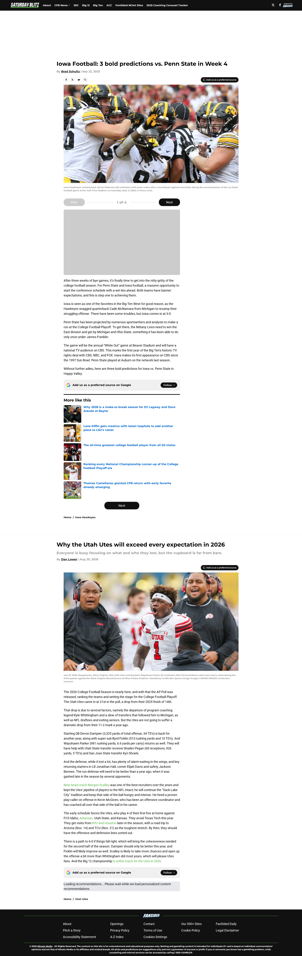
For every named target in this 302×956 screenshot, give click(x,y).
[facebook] (280, 5)
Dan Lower (69, 559)
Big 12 (86, 5)
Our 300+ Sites (191, 924)
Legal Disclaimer (227, 930)
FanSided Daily (226, 924)
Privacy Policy (119, 930)
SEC (76, 5)
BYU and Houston (104, 823)
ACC (109, 5)
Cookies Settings (155, 937)
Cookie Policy (190, 930)
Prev (74, 202)
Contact (149, 924)
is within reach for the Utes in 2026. (137, 861)
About (47, 5)
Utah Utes (81, 899)
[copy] (85, 79)
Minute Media (44, 946)
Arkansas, (86, 818)
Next (169, 202)
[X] (273, 5)
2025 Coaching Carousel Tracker (167, 5)
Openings (116, 924)
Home (67, 517)
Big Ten (98, 5)
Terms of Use (153, 930)
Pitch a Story (72, 930)
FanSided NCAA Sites (129, 5)
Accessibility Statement (79, 937)
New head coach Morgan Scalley (86, 785)
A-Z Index (117, 937)
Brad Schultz (70, 71)
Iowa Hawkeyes (85, 517)
